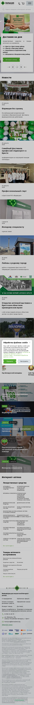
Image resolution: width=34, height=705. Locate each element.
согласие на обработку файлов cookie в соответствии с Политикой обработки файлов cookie (16, 354)
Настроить (24, 361)
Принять (10, 361)
